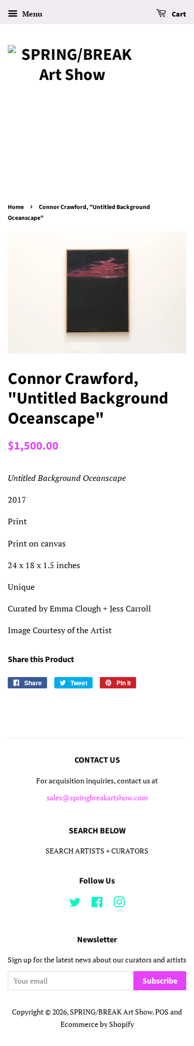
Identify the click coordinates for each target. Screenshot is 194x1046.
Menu (31, 14)
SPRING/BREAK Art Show (111, 1012)
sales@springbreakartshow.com (97, 797)
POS (162, 1012)
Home (16, 207)
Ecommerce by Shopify (97, 1024)
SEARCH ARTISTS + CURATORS (97, 851)
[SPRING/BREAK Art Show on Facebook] (97, 904)
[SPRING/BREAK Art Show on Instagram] (119, 904)
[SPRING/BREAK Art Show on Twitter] (75, 904)
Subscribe (159, 981)
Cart (178, 14)
